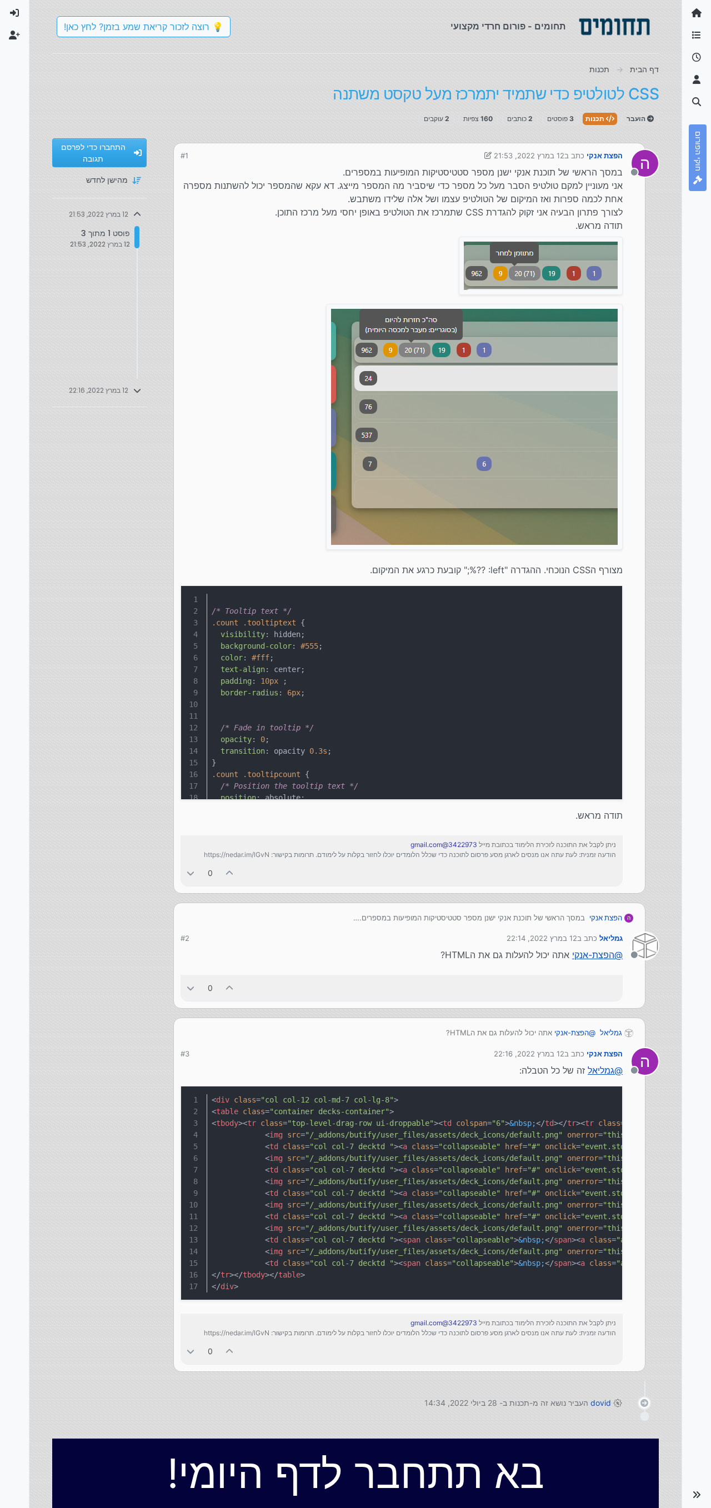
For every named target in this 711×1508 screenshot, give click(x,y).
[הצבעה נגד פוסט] (191, 872)
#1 (184, 155)
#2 (185, 938)
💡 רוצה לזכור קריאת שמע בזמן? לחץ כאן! (143, 26)
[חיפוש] (697, 102)
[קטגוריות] (697, 35)
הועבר (637, 118)
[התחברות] (14, 13)
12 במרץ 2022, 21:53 (529, 155)
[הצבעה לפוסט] (230, 872)
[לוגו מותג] (614, 26)
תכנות (595, 118)
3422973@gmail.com (443, 844)
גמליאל (611, 938)
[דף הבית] (697, 13)
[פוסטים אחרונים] (697, 58)
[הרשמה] (14, 35)
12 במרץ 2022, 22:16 (529, 1053)
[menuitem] (14, 13)
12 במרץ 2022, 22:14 (542, 938)
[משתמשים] (697, 80)
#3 (185, 1053)
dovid (600, 1402)
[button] (697, 1495)
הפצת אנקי (605, 155)
